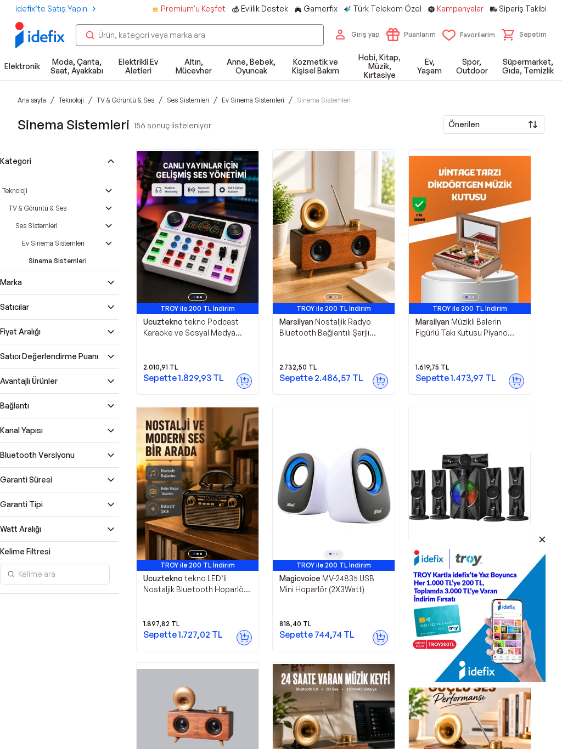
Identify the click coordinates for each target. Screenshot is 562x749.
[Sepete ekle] (244, 381)
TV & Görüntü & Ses (37, 208)
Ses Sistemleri (36, 226)
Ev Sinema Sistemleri (53, 243)
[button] (524, 34)
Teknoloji (14, 190)
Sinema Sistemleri (58, 261)
